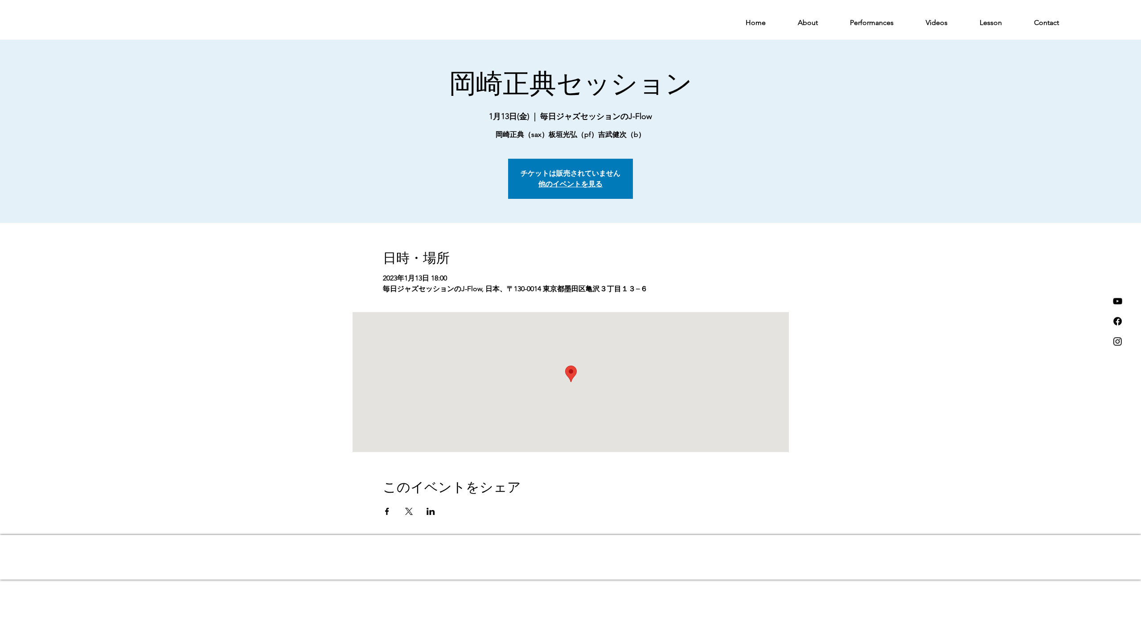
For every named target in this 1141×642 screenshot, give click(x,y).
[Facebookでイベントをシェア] (387, 511)
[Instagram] (1117, 341)
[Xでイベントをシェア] (409, 511)
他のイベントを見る (570, 184)
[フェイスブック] (1117, 321)
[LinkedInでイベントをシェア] (431, 511)
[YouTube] (1117, 301)
